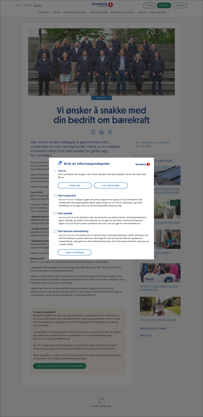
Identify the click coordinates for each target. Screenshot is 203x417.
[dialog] (101, 208)
